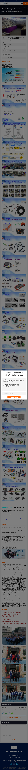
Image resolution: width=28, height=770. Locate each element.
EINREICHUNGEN (14, 397)
